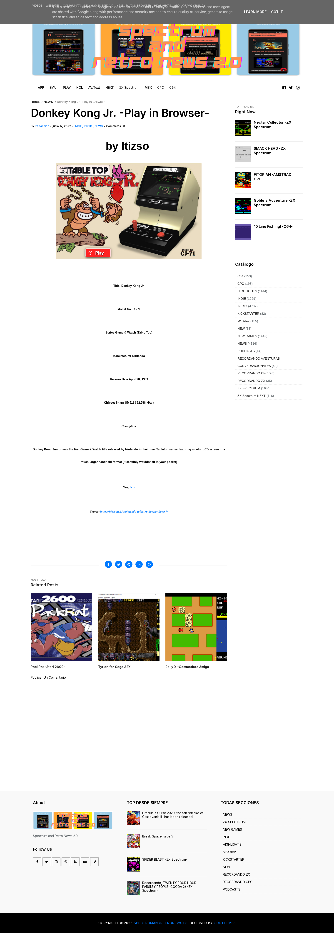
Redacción (42, 126)
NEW (241, 328)
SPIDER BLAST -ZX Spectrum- (164, 859)
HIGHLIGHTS (162, 5)
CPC (240, 283)
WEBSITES (53, 5)
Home (35, 101)
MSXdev (243, 321)
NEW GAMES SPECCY (98, 5)
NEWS (48, 101)
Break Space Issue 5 (157, 836)
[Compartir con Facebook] (108, 564)
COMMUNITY (72, 5)
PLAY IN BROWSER (138, 5)
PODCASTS (246, 351)
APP (177, 5)
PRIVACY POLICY (194, 5)
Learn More (255, 12)
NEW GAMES (247, 336)
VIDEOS (37, 5)
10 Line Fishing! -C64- (273, 226)
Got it (277, 12)
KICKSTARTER (248, 313)
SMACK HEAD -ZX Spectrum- (270, 150)
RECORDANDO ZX (251, 381)
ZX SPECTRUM (248, 388)
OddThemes (225, 923)
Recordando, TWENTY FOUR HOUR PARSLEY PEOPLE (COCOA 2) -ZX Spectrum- (169, 886)
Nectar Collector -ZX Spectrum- (273, 124)
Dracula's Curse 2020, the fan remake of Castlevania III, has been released (172, 815)
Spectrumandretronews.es (161, 923)
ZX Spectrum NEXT (251, 396)
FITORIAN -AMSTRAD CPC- (273, 176)
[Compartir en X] (118, 564)
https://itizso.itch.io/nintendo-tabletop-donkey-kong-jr (134, 511)
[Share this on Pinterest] (128, 564)
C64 (240, 276)
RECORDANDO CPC (252, 373)
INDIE (119, 5)
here (132, 487)
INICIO (88, 126)
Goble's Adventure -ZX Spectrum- (274, 202)
